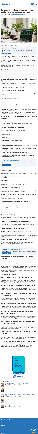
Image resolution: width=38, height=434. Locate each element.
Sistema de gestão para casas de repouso (18, 14)
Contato (2, 426)
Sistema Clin (4, 14)
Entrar (32, 4)
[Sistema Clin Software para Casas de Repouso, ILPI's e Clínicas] (5, 4)
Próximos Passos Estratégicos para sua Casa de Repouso (11, 76)
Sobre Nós (3, 425)
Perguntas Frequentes (5, 77)
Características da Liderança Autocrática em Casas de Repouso (12, 70)
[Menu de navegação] (36, 4)
